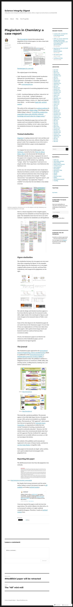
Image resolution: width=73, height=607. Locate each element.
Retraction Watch (57, 176)
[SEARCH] (67, 149)
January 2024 (57, 89)
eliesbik (6, 43)
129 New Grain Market (23, 445)
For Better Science (58, 165)
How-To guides (24, 19)
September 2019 (57, 135)
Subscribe (55, 216)
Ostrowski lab (24, 39)
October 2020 (57, 116)
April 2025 (56, 78)
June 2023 (56, 96)
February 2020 (57, 128)
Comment (44, 560)
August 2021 (56, 104)
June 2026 (56, 69)
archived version (34, 487)
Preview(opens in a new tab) (25, 68)
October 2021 (56, 102)
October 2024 (57, 81)
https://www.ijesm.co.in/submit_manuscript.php (21, 480)
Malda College (34, 110)
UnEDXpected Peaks (58, 58)
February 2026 (57, 74)
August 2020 (56, 119)
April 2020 (56, 125)
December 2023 (57, 90)
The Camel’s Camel (58, 54)
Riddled (55, 177)
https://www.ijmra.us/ (27, 391)
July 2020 (56, 120)
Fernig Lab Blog (57, 162)
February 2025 (57, 80)
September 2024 (57, 83)
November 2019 (57, 132)
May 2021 (56, 107)
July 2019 (56, 138)
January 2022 (57, 101)
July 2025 (56, 77)
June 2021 (56, 105)
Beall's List (56, 159)
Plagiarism (20, 138)
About (12, 19)
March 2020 (56, 126)
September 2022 (57, 98)
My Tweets (54, 192)
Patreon (65, 240)
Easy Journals (8, 47)
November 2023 (57, 92)
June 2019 (56, 140)
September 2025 (57, 75)
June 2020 (56, 122)
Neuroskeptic (57, 168)
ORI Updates (56, 171)
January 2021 (56, 111)
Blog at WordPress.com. (22, 600)
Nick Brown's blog (58, 170)
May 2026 (56, 71)
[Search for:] (59, 149)
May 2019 (56, 141)
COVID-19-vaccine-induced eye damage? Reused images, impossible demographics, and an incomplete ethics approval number (61, 41)
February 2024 (57, 87)
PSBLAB (55, 173)
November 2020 (57, 114)
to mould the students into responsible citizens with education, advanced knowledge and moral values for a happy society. (32, 114)
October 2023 (57, 93)
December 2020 (57, 113)
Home (6, 19)
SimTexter (20, 152)
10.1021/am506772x (27, 84)
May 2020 (56, 123)
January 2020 (57, 129)
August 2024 (56, 84)
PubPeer (55, 174)
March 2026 (56, 72)
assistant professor (42, 108)
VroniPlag (56, 180)
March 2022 (56, 99)
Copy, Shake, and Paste (59, 161)
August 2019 (56, 137)
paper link (38, 102)
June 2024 (56, 86)
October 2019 (57, 134)
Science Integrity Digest (17, 10)
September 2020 (57, 117)
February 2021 (57, 110)
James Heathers (57, 167)
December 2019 (57, 131)
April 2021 (56, 108)
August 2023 (56, 95)
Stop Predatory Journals (59, 179)
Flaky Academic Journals (59, 164)
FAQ (17, 19)
